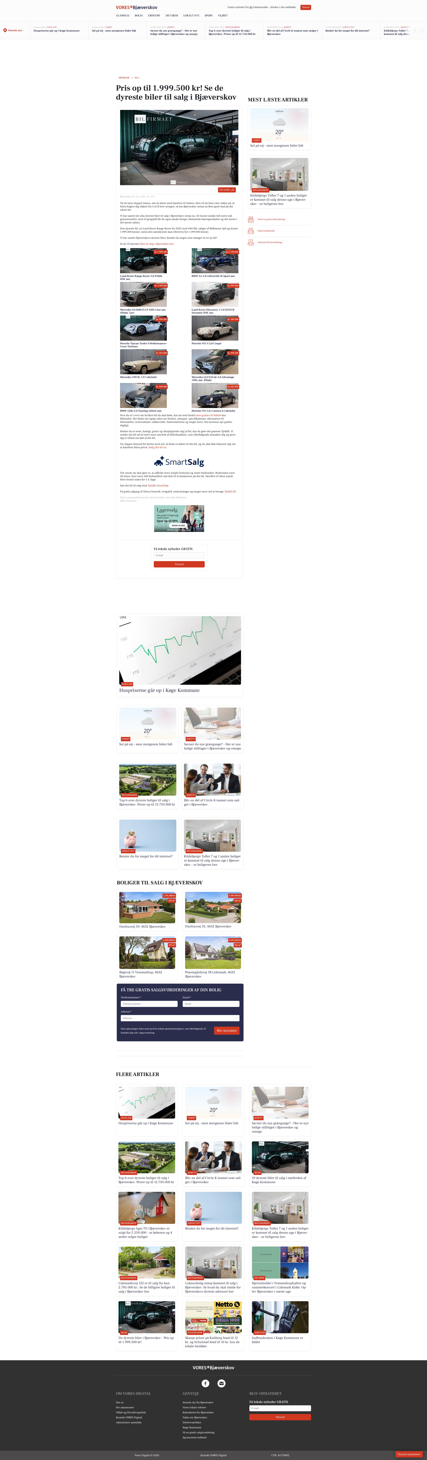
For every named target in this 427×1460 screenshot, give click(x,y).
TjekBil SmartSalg (158, 485)
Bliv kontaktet (227, 1030)
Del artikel (225, 189)
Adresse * (126, 1011)
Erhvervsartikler (192, 1422)
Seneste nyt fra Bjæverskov (198, 1402)
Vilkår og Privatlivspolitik (131, 1412)
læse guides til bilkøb (208, 415)
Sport (209, 15)
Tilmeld (306, 7)
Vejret (223, 15)
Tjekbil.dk (230, 491)
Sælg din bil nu (157, 447)
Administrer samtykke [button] (129, 1422)
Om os (119, 1402)
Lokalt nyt (191, 15)
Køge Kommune (192, 1427)
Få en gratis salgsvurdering (199, 1432)
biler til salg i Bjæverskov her (157, 244)
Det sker (172, 15)
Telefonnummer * (131, 997)
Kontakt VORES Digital (129, 1417)
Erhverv (154, 15)
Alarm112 (122, 15)
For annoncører (125, 1407)
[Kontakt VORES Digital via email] (222, 1383)
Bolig (139, 15)
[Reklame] (179, 518)
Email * (187, 997)
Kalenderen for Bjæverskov (198, 1412)
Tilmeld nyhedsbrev (409, 1454)
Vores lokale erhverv (194, 1407)
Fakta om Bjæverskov (195, 1417)
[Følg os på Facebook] (205, 1383)
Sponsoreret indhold (194, 1437)
